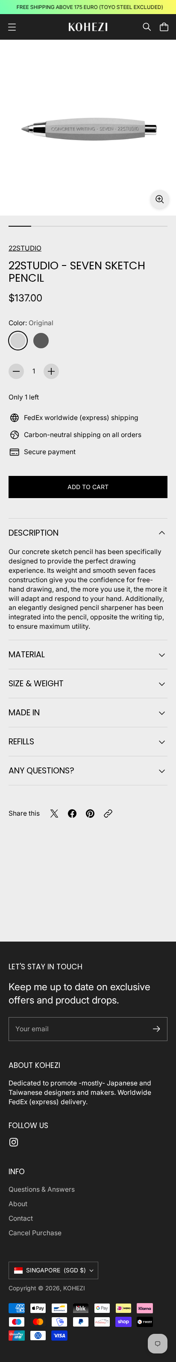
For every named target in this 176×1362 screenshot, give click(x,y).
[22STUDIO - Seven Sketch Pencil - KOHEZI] (88, 128)
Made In (24, 712)
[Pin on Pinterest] (90, 813)
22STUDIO (25, 248)
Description (34, 533)
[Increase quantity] (51, 371)
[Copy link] (108, 813)
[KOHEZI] (88, 27)
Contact (21, 1218)
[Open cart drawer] (164, 26)
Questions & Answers (42, 1189)
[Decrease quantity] (16, 371)
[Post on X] (54, 813)
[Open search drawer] (146, 26)
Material (27, 654)
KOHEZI (74, 1288)
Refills (21, 741)
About (18, 1204)
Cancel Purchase (35, 1233)
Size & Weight (36, 683)
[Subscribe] (157, 1029)
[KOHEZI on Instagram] (14, 1142)
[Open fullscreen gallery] (159, 199)
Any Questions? (41, 770)
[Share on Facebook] (72, 813)
